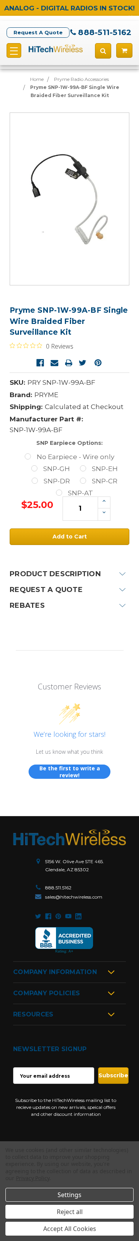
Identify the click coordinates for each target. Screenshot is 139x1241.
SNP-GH (56, 469)
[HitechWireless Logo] (56, 48)
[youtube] (68, 916)
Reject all (70, 1211)
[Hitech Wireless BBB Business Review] (64, 940)
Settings (69, 1195)
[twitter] (38, 916)
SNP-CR (104, 481)
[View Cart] (124, 50)
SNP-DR (57, 481)
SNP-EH (105, 469)
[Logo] (69, 837)
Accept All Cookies (69, 1228)
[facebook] (48, 916)
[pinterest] (58, 916)
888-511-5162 (104, 32)
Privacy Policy (32, 1178)
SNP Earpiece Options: (69, 442)
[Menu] (14, 50)
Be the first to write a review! (69, 772)
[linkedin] (78, 916)
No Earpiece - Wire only (75, 457)
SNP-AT (80, 493)
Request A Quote (38, 32)
